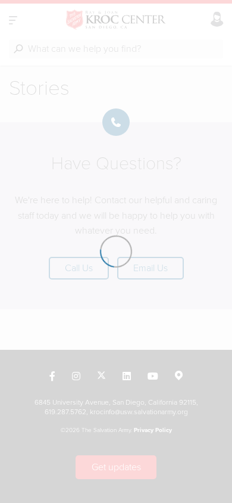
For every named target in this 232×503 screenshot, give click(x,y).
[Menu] (13, 20)
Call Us (79, 268)
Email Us (150, 268)
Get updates (116, 467)
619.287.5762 (65, 412)
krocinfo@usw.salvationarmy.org (139, 412)
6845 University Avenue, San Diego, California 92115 (115, 402)
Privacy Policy (153, 430)
